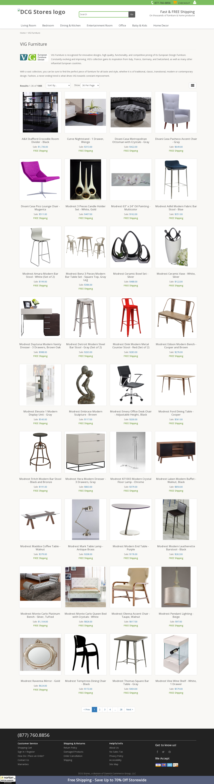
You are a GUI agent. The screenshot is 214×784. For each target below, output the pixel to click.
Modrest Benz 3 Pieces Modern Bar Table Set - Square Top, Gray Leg (85, 277)
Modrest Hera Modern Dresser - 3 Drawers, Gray (85, 480)
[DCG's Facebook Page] (157, 751)
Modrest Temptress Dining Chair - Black (85, 682)
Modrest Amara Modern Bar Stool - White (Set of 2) (40, 275)
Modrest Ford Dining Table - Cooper (176, 413)
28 (121, 709)
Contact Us (23, 760)
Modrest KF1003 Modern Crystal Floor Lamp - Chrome (130, 480)
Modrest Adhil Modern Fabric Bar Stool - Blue (176, 207)
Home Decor (161, 25)
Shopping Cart (25, 747)
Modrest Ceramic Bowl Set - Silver (130, 275)
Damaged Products (73, 751)
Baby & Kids (139, 25)
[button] (107, 780)
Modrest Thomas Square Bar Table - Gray (130, 682)
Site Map (113, 764)
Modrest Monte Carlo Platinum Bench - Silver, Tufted (40, 615)
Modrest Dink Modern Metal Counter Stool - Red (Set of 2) (130, 345)
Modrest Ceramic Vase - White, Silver (176, 275)
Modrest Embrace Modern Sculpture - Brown (85, 413)
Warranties (23, 764)
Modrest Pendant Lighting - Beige (176, 615)
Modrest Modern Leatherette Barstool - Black (176, 547)
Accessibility (115, 760)
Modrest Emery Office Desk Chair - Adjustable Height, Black (131, 413)
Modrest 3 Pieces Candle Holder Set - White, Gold (85, 207)
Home (23, 32)
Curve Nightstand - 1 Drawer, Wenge (85, 140)
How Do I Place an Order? (31, 755)
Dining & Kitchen (70, 25)
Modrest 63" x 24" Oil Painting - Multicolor (130, 207)
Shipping (68, 760)
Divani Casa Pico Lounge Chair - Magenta (40, 207)
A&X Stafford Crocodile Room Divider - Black (40, 140)
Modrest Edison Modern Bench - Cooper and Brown (176, 345)
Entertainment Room (99, 25)
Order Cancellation (73, 755)
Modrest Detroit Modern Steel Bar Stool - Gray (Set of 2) (85, 345)
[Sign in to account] (194, 2)
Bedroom (48, 25)
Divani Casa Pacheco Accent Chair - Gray (176, 140)
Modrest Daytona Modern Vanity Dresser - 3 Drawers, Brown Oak (40, 345)
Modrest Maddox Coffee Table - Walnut (40, 547)
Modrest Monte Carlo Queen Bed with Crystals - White (86, 615)
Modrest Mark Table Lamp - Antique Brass (85, 547)
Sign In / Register (26, 751)
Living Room (28, 25)
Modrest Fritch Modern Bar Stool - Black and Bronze (40, 480)
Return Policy (70, 747)
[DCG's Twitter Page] (163, 751)
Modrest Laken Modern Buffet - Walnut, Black (176, 480)
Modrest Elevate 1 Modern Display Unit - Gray (40, 413)
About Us (114, 747)
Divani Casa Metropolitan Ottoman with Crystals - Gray (130, 140)
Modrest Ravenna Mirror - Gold (40, 681)
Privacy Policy (116, 755)
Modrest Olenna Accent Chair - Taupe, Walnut (131, 615)
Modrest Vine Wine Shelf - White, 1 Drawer (176, 682)
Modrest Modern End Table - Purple (131, 547)
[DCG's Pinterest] (169, 751)
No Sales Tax (116, 751)
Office (122, 25)
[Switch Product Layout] (192, 85)
